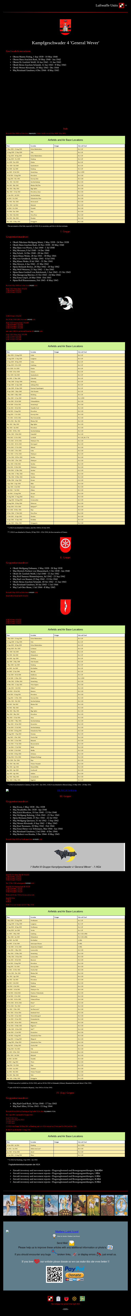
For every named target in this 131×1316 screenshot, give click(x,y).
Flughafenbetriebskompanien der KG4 (24, 1164)
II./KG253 (31, 592)
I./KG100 (29, 319)
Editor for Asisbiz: (68, 1236)
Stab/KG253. (32, 133)
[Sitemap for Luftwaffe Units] (57, 1300)
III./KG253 (36, 839)
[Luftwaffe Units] (49, 1300)
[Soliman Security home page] (65, 1300)
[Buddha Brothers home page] (73, 1300)
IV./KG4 (98, 1181)
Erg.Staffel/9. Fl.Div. (50, 1111)
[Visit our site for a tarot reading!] (65, 1205)
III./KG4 (98, 1179)
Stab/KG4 (99, 1170)
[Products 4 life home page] (81, 1300)
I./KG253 (31, 285)
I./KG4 (97, 1173)
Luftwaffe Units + (111, 5)
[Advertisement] (65, 101)
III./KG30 (28, 883)
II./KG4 (97, 1176)
